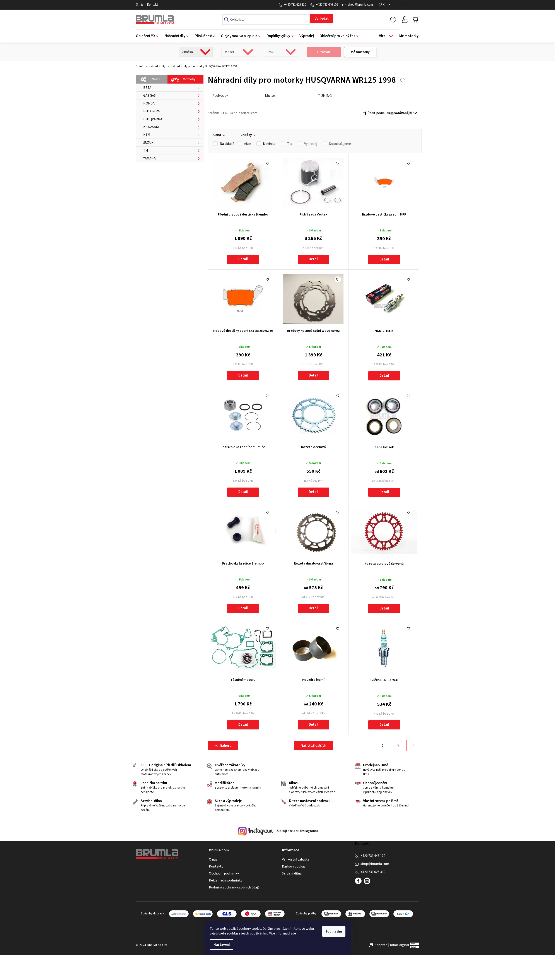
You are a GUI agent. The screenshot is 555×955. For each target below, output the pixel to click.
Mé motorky (360, 52)
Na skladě (227, 143)
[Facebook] (358, 881)
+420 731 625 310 (295, 4)
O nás (139, 4)
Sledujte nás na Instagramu (297, 831)
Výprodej (310, 143)
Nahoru (225, 745)
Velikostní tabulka (295, 859)
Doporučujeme (340, 143)
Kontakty (216, 866)
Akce (247, 143)
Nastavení (221, 944)
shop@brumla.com (360, 4)
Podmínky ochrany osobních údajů (234, 887)
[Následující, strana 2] (398, 745)
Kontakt (152, 4)
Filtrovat (324, 52)
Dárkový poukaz (294, 866)
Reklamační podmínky (225, 880)
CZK (382, 4)
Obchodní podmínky (224, 873)
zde (293, 933)
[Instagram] (367, 881)
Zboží (155, 79)
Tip (289, 143)
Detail (243, 259)
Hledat (321, 18)
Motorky (189, 79)
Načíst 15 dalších (313, 745)
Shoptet (381, 945)
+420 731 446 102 (327, 4)
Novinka (269, 143)
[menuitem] (149, 36)
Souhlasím (333, 931)
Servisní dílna (292, 873)
